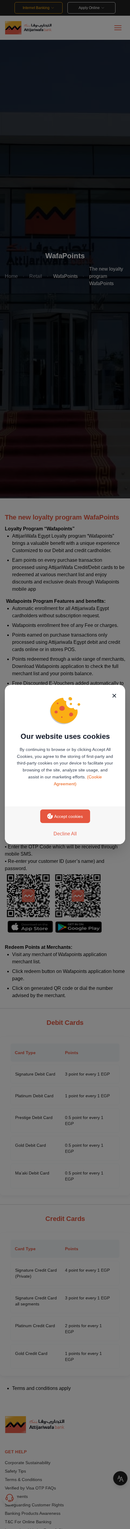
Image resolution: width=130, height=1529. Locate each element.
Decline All (65, 833)
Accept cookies (68, 816)
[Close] (114, 696)
